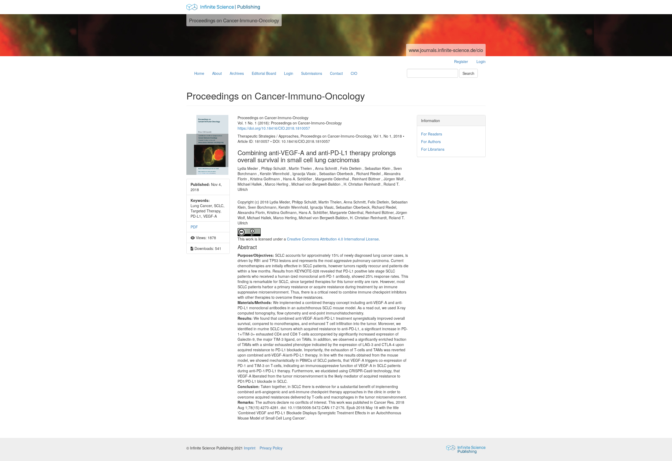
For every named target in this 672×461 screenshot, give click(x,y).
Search (468, 73)
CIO (354, 73)
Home (199, 73)
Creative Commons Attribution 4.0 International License (333, 239)
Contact (336, 73)
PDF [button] (194, 226)
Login (481, 61)
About (217, 73)
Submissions (311, 73)
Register (461, 61)
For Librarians (432, 149)
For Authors (431, 141)
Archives (237, 73)
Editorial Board (264, 73)
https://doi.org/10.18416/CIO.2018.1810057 (274, 128)
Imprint (250, 447)
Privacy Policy (271, 447)
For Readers (431, 134)
